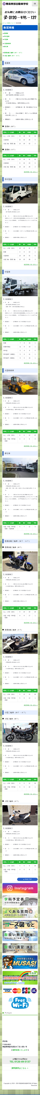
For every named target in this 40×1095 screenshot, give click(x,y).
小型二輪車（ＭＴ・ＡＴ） (12, 55)
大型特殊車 (7, 43)
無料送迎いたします (20, 1050)
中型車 (6, 39)
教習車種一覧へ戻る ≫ (31, 172)
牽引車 (6, 46)
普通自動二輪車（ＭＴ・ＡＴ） (13, 52)
